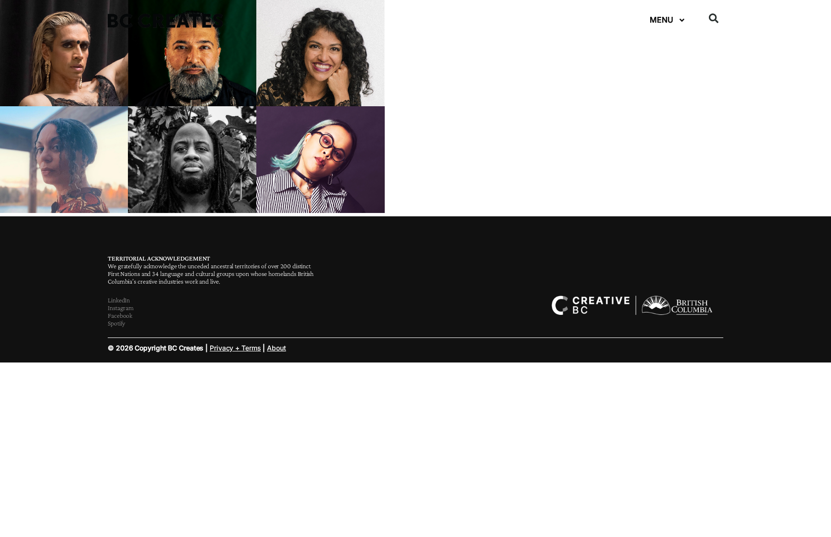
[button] (713, 18)
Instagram (121, 308)
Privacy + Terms (235, 348)
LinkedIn (119, 300)
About (276, 348)
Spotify (116, 323)
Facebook (120, 315)
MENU (661, 20)
